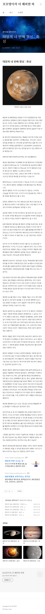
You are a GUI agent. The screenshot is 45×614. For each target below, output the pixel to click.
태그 (11, 12)
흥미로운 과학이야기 (12, 500)
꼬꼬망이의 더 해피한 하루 (20, 4)
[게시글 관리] (12, 491)
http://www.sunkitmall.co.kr (15, 473)
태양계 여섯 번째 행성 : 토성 (14, 507)
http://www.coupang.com (14, 458)
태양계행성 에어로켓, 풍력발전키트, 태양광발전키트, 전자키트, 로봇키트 (22, 480)
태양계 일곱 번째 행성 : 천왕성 (15, 504)
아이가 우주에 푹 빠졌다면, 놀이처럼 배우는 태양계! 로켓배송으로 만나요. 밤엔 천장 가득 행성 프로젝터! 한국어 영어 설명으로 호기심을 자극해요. (16, 464)
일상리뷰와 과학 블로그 (9, 576)
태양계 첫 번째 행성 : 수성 (13, 515)
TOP (40, 607)
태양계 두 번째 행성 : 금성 (13, 512)
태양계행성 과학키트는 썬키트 (17, 476)
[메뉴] (40, 4)
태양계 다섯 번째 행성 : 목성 (14, 509)
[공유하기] (9, 491)
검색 (35, 4)
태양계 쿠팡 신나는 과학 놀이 (15, 460)
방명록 (20, 12)
